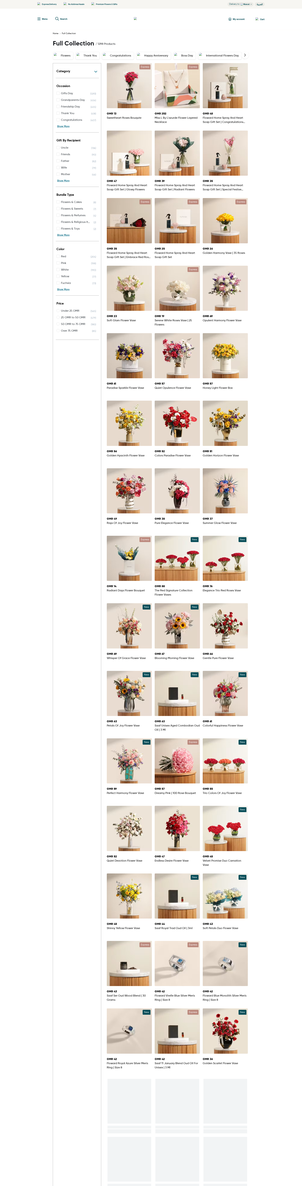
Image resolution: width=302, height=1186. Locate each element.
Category (63, 71)
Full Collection (69, 34)
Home (55, 34)
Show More (63, 126)
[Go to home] (147, 19)
